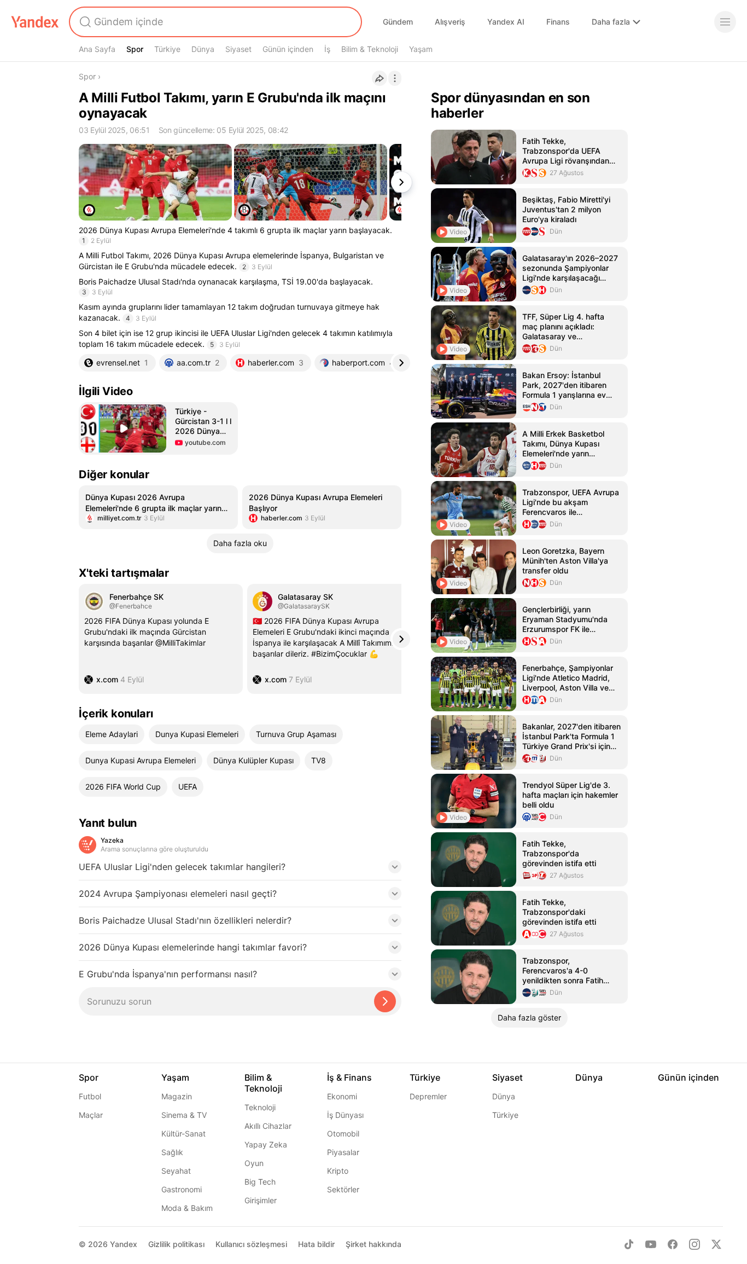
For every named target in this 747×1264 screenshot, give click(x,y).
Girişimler (260, 1200)
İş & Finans (349, 1077)
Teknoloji (260, 1107)
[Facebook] (673, 1244)
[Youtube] (651, 1244)
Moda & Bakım (187, 1208)
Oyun (254, 1163)
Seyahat (176, 1170)
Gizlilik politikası (176, 1244)
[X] (716, 1244)
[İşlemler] (394, 78)
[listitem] (158, 507)
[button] (158, 428)
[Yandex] (35, 22)
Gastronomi (181, 1189)
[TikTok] (629, 1244)
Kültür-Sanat (183, 1133)
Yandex (123, 1244)
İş (327, 49)
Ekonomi (342, 1096)
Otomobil (343, 1133)
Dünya (202, 49)
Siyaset (238, 49)
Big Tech (260, 1181)
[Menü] (725, 22)
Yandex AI (505, 21)
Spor (134, 49)
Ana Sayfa (97, 49)
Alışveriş (450, 21)
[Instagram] (694, 1244)
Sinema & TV (184, 1115)
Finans (558, 21)
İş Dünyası (345, 1115)
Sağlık (172, 1152)
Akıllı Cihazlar (267, 1125)
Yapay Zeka (265, 1144)
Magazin (176, 1096)
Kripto (337, 1170)
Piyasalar (343, 1152)
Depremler (428, 1096)
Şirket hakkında (373, 1244)
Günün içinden (287, 49)
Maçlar (91, 1115)
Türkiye (167, 49)
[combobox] (214, 22)
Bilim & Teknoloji (369, 49)
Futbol (90, 1096)
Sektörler (343, 1189)
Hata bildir (316, 1244)
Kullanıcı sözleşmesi (251, 1244)
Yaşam (421, 49)
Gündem (398, 21)
